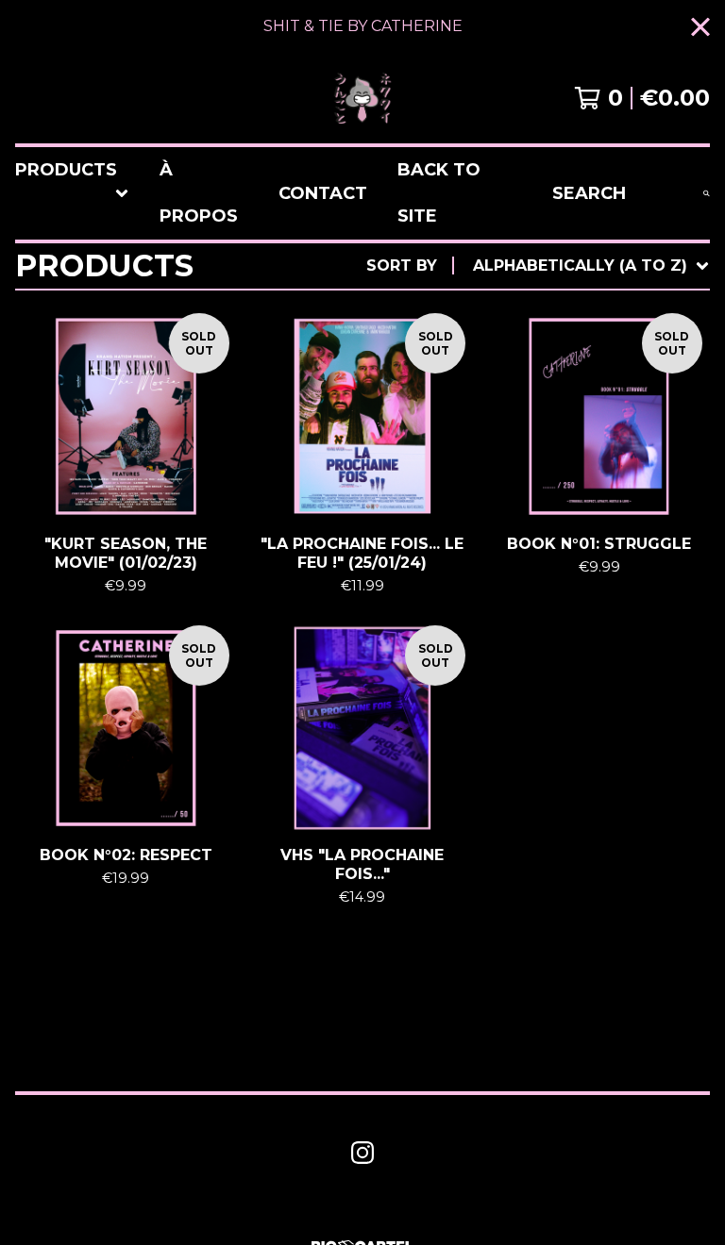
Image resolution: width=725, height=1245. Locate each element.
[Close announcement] (700, 27)
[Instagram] (362, 1152)
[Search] (706, 193)
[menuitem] (72, 193)
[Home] (362, 98)
